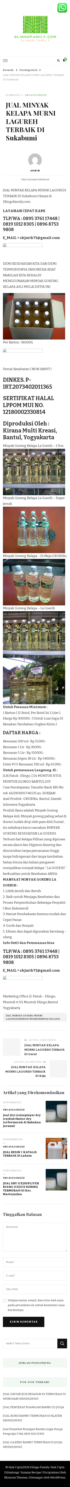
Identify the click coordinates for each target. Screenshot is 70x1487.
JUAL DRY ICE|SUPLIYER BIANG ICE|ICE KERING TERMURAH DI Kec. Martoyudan (21, 1189)
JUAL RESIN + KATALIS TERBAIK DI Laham (20, 1154)
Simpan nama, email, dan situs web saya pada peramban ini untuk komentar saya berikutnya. (36, 1305)
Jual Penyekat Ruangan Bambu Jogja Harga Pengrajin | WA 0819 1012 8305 (33, 1431)
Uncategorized (36, 95)
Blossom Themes (16, 1477)
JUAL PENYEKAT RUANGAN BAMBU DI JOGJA (33, 1407)
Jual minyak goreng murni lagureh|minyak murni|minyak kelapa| (33, 1017)
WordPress (57, 1477)
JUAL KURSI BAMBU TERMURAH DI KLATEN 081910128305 (32, 1418)
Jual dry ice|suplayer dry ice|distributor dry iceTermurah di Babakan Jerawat (22, 1120)
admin (35, 170)
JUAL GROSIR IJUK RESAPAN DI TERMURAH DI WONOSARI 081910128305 (34, 1396)
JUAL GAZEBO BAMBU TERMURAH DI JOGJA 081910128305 (32, 1445)
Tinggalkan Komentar (35, 179)
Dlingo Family (39, 1467)
